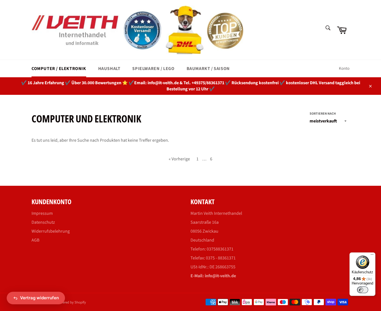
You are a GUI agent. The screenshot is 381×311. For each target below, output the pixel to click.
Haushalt (109, 69)
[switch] (362, 289)
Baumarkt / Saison (208, 69)
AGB (35, 240)
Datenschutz (43, 222)
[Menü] (372, 255)
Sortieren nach (323, 114)
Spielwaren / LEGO (153, 69)
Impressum (42, 213)
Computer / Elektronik (59, 69)
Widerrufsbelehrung (51, 231)
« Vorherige (179, 159)
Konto (344, 68)
